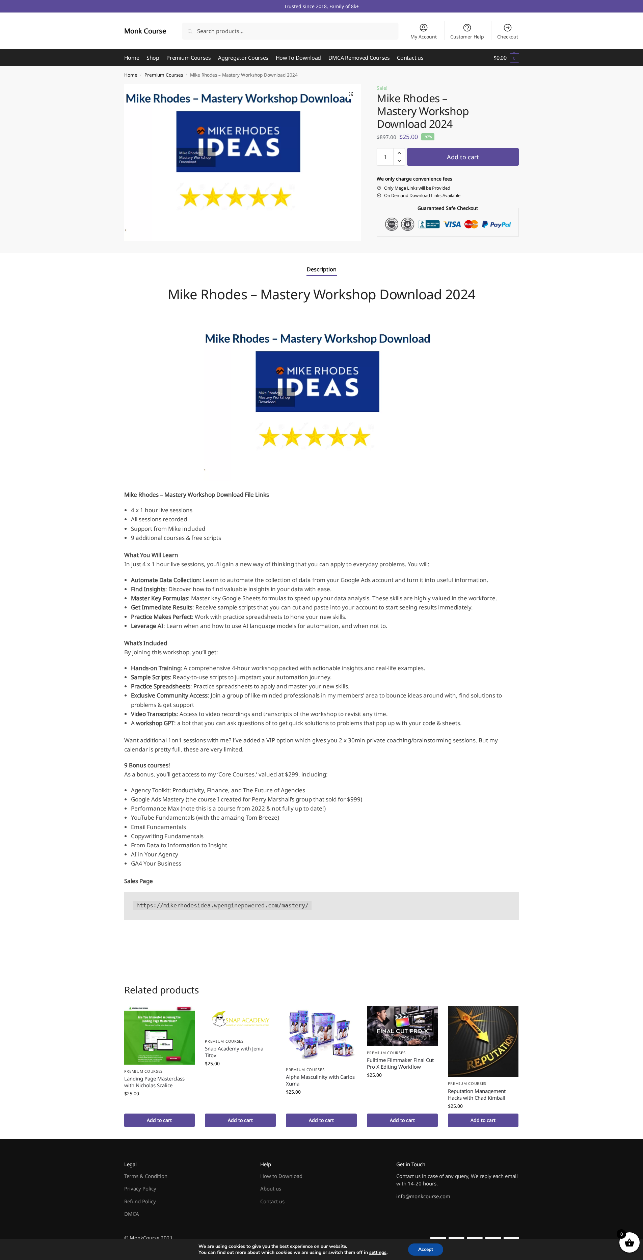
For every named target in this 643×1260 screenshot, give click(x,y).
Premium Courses (163, 75)
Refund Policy (140, 1201)
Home (130, 75)
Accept (425, 1249)
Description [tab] (322, 269)
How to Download (281, 1176)
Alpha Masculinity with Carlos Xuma (320, 1080)
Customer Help (467, 36)
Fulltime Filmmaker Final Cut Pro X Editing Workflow (400, 1063)
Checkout (507, 36)
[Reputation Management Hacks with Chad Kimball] (483, 1041)
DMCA (131, 1213)
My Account (423, 36)
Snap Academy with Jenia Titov (234, 1052)
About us (270, 1188)
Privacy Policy (140, 1188)
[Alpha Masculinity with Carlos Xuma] (321, 1034)
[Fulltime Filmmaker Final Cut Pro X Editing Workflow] (402, 1026)
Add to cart (463, 157)
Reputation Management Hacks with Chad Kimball (477, 1094)
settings (377, 1253)
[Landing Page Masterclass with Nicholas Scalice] (159, 1035)
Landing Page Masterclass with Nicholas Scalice (154, 1082)
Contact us (272, 1201)
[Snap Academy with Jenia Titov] (240, 1020)
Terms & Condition (145, 1176)
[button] (506, 57)
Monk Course (145, 30)
